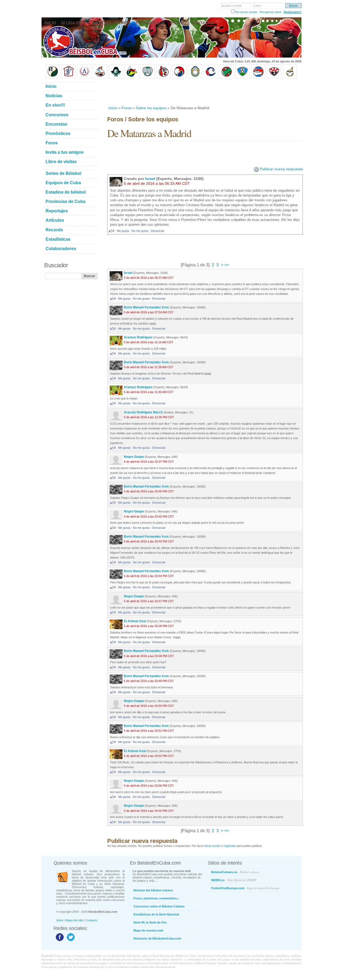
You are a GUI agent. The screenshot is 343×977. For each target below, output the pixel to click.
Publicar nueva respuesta (281, 169)
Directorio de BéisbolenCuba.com (157, 938)
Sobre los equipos (151, 108)
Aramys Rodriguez (138, 337)
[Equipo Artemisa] (84, 77)
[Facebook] (59, 940)
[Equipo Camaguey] (211, 77)
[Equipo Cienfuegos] (147, 77)
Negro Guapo (134, 457)
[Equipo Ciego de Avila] (195, 77)
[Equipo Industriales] (68, 77)
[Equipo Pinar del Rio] (53, 77)
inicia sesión (212, 845)
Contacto (91, 920)
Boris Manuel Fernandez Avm (146, 307)
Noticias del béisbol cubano (153, 890)
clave (257, 5)
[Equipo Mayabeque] (100, 77)
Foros (127, 108)
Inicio (113, 108)
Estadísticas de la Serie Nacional (156, 914)
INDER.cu (233, 880)
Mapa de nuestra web (148, 930)
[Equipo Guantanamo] (290, 77)
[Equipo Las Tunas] (226, 77)
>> (226, 265)
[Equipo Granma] (258, 77)
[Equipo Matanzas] (132, 77)
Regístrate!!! (292, 12)
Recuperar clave (270, 12)
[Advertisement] (204, 92)
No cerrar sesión (246, 12)
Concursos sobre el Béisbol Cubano (159, 906)
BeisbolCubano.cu (235, 872)
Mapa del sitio (74, 920)
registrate (229, 845)
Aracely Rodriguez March (143, 412)
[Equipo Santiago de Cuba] (274, 77)
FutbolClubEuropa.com (245, 888)
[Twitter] (70, 940)
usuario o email (231, 5)
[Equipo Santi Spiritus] (179, 77)
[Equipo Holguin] (242, 77)
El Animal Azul (135, 621)
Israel (150, 178)
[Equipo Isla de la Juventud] (116, 77)
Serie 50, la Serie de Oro (150, 922)
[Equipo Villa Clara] (163, 77)
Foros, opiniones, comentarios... (156, 898)
